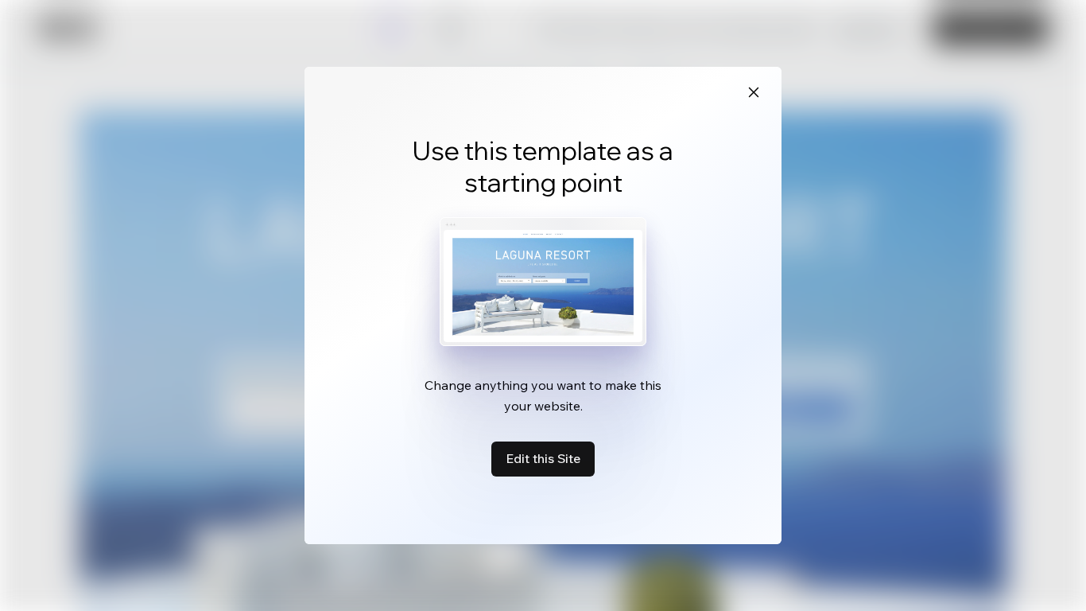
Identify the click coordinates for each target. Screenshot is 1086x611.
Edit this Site (543, 458)
